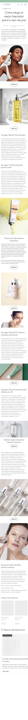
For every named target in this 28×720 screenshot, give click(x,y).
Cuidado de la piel (7, 8)
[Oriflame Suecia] (7, 4)
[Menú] (2, 5)
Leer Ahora (6, 671)
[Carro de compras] (25, 4)
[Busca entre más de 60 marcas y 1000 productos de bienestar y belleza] (18, 5)
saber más (14, 84)
